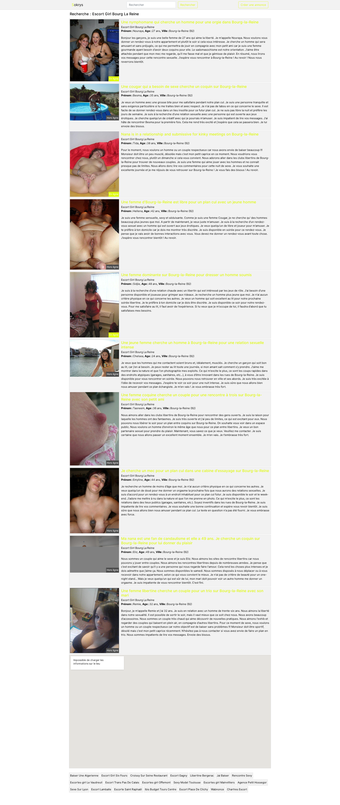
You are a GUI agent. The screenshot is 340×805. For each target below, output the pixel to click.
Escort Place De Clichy (193, 789)
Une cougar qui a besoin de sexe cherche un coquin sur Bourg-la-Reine (184, 86)
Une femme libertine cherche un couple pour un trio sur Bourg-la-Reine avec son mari (192, 593)
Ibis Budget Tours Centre (160, 789)
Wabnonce (217, 789)
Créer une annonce (253, 5)
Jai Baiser (223, 775)
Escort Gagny (178, 775)
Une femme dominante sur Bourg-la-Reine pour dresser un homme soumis (186, 275)
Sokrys (77, 5)
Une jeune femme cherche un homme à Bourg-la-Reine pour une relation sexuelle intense (192, 344)
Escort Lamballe (101, 789)
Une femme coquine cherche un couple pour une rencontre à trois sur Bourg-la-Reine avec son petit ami (191, 397)
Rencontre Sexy (242, 775)
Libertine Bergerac (202, 775)
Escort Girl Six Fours (114, 775)
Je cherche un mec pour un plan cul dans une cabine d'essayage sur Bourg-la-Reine (195, 470)
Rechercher (187, 5)
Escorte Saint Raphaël (128, 789)
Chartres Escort (237, 789)
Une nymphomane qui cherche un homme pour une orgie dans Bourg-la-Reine (190, 22)
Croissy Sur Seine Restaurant (148, 775)
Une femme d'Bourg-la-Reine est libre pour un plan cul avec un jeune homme (188, 202)
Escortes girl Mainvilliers (219, 782)
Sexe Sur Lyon (79, 789)
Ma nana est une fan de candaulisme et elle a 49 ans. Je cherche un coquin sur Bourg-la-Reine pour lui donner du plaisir (190, 540)
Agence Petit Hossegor (252, 782)
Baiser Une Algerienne (84, 775)
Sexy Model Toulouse (187, 782)
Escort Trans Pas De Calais (122, 782)
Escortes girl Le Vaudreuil (86, 782)
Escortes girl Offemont (156, 782)
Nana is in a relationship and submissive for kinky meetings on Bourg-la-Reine (190, 134)
